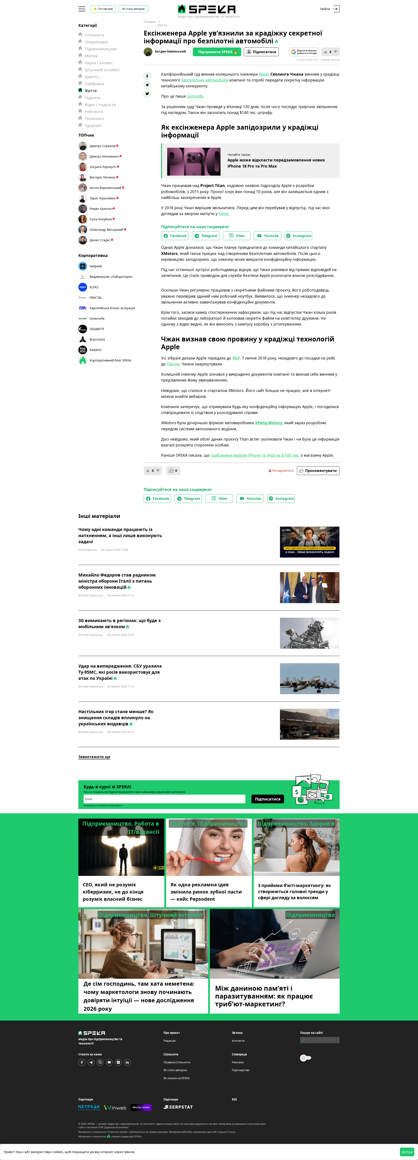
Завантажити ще (94, 756)
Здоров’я (93, 125)
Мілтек (91, 55)
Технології (94, 118)
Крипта (92, 76)
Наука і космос (99, 62)
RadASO (95, 350)
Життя (162, 25)
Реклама (238, 1062)
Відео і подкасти (100, 104)
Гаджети (93, 97)
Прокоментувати (321, 470)
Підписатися (264, 51)
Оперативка (96, 41)
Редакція (169, 1041)
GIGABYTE (97, 329)
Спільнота (94, 34)
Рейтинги (94, 111)
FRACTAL (96, 297)
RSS (234, 1099)
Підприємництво (101, 48)
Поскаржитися (282, 470)
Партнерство (240, 1070)
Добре (407, 1152)
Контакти (238, 1041)
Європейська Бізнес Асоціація (112, 308)
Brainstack (97, 339)
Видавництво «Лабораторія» (111, 277)
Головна (150, 22)
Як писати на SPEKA (176, 1078)
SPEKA (91, 1123)
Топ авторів (105, 9)
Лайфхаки (94, 83)
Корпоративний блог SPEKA (110, 360)
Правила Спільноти (176, 1062)
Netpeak (96, 266)
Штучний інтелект (102, 69)
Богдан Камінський (170, 51)
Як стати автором (133, 9)
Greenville (97, 318)
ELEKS (94, 287)
